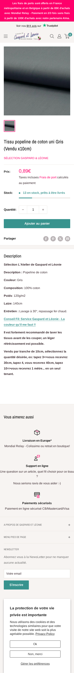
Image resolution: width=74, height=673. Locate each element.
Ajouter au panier (37, 223)
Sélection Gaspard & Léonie (26, 158)
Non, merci (35, 654)
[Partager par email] (67, 238)
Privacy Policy (45, 633)
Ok (35, 644)
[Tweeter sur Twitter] (60, 238)
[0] (67, 36)
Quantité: (10, 209)
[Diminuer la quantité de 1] (23, 210)
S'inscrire (16, 585)
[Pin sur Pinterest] (53, 238)
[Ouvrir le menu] (6, 36)
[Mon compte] (59, 36)
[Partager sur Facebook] (46, 238)
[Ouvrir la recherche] (52, 36)
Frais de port (47, 177)
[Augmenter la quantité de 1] (43, 210)
